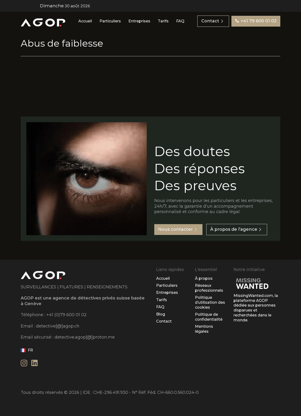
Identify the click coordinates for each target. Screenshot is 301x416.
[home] (43, 21)
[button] (28, 350)
